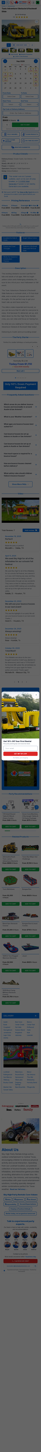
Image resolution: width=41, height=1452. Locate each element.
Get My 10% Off (20, 754)
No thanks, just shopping (20, 758)
